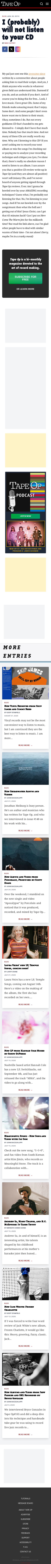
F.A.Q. (25, 1547)
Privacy (25, 1528)
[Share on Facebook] (5, 49)
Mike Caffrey (10, 43)
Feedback (25, 1533)
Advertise (25, 1515)
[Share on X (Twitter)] (11, 49)
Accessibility (26, 1542)
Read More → (25, 745)
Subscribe (25, 1519)
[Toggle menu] (47, 3)
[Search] (41, 4)
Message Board (25, 1503)
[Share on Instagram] (18, 49)
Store (25, 1524)
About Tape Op (25, 1510)
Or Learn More (25, 289)
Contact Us (25, 1552)
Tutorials (25, 1499)
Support (26, 1538)
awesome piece (37, 73)
